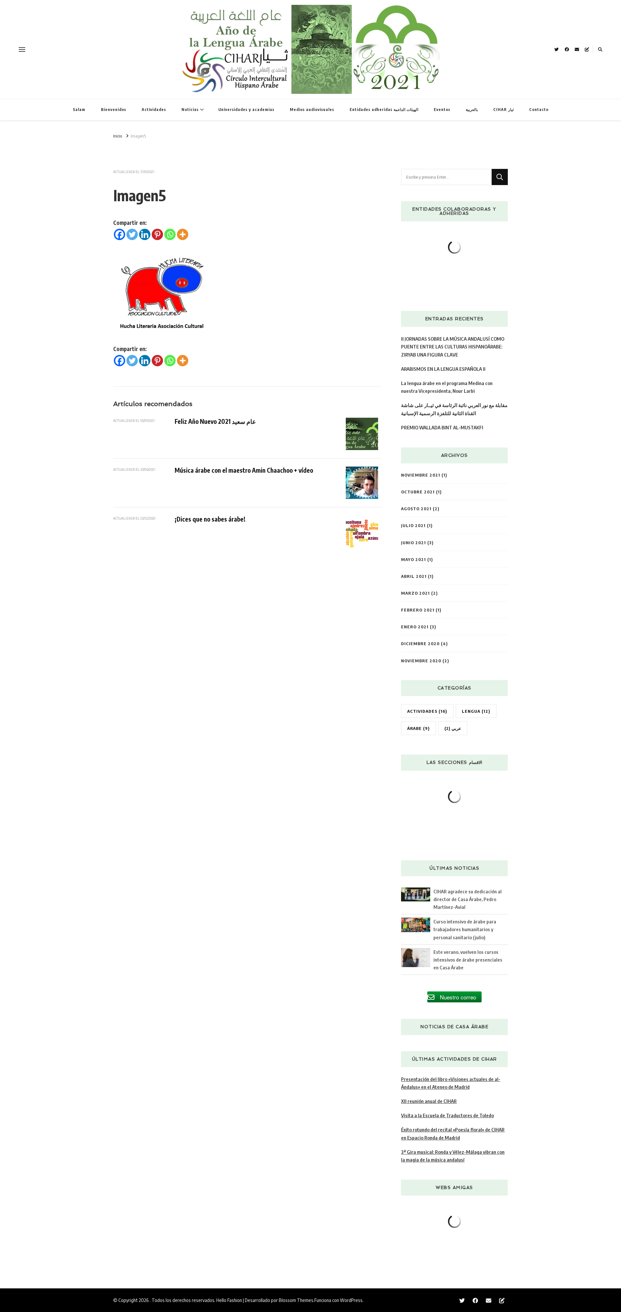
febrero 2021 (417, 609)
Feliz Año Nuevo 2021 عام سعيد (215, 421)
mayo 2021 (413, 559)
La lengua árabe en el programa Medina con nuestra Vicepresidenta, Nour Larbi (447, 387)
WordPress (351, 1300)
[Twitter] (132, 234)
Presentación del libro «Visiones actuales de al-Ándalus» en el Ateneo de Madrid (450, 1083)
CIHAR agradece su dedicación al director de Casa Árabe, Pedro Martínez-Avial (467, 899)
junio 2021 (413, 542)
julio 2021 (413, 525)
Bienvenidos (113, 109)
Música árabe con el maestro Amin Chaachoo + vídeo (244, 470)
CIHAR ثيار (503, 109)
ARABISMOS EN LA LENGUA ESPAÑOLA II (443, 369)
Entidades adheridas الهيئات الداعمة (384, 109)
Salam (79, 109)
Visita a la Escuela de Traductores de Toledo (447, 1115)
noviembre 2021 (420, 475)
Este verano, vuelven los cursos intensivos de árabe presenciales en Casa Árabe (467, 959)
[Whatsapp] (170, 234)
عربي (452, 728)
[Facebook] (119, 234)
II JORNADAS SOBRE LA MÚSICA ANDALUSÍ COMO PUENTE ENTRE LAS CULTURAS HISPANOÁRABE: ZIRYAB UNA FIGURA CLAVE (452, 346)
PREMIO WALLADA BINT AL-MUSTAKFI (442, 427)
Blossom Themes (296, 1300)
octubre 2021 (418, 491)
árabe (418, 728)
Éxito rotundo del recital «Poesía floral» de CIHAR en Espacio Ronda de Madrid (453, 1133)
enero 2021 (415, 626)
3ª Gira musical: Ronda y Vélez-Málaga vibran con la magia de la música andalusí (453, 1156)
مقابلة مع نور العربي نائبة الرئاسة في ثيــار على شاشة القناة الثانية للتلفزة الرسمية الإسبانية (454, 409)
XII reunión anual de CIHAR (429, 1101)
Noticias (190, 109)
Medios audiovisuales (312, 109)
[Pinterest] (157, 234)
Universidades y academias (246, 109)
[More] (182, 234)
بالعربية (472, 109)
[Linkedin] (144, 234)
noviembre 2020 (421, 660)
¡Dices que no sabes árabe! (210, 519)
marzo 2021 (415, 593)
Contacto (539, 109)
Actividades (154, 109)
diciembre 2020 (420, 643)
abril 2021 (414, 576)
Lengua (476, 711)
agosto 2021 (416, 508)
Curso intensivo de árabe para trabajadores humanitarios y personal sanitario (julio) (464, 929)
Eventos (442, 109)
